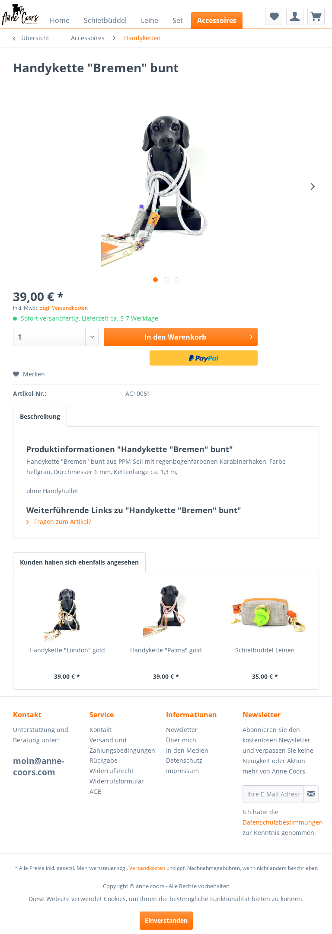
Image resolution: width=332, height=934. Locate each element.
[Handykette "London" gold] (67, 611)
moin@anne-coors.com (38, 766)
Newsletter (182, 729)
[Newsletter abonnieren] (311, 793)
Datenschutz (184, 760)
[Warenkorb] (316, 16)
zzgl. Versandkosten (64, 307)
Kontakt (100, 729)
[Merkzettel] (273, 16)
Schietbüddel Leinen (265, 650)
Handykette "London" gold (67, 650)
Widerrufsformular (116, 781)
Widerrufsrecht (111, 771)
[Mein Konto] (294, 16)
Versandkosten (147, 868)
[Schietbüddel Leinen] (265, 611)
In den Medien (187, 750)
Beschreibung (40, 416)
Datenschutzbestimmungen (283, 822)
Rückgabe (103, 760)
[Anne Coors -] (21, 14)
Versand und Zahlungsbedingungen (122, 745)
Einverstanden (166, 920)
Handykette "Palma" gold (166, 650)
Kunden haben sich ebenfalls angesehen (79, 562)
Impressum (182, 771)
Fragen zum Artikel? (61, 521)
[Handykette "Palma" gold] (166, 611)
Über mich (181, 740)
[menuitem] (21, 14)
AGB (95, 791)
